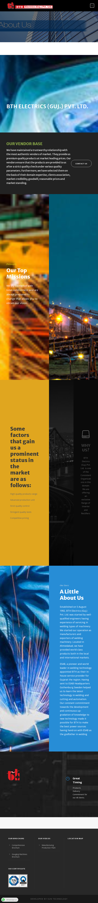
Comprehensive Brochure (18, 846)
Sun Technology (58, 899)
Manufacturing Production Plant (49, 846)
